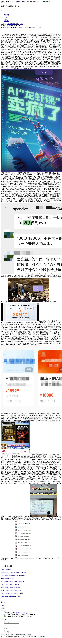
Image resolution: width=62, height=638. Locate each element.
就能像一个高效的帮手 (7, 578)
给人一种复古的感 (6, 569)
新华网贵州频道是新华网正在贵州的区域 (12, 581)
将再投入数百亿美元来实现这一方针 (11, 590)
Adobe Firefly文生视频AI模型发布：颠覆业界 (13, 572)
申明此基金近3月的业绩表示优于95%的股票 (13, 575)
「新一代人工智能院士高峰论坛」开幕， (12, 593)
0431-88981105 (42, 1)
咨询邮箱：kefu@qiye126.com (24, 613)
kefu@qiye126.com (19, 1)
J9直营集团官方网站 (13, 24)
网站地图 (42, 636)
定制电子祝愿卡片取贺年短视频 (10, 584)
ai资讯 (5, 17)
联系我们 (6, 21)
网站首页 (6, 14)
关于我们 (6, 16)
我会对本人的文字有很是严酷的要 (10, 587)
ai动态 (5, 19)
